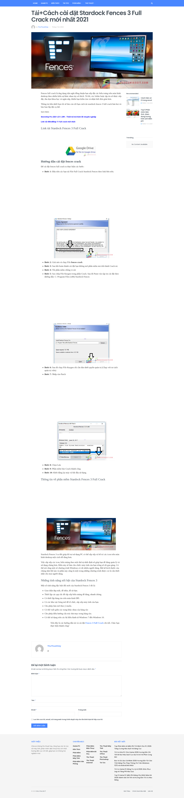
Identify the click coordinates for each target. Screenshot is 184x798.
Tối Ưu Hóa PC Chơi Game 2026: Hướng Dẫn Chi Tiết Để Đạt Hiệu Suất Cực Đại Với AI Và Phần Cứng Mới (133, 754)
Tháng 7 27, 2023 (147, 124)
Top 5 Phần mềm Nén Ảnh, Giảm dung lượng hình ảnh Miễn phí (146, 115)
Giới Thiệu (127, 791)
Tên (33, 700)
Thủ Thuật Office (103, 753)
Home (35, 3)
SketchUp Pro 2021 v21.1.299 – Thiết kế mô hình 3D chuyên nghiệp (68, 117)
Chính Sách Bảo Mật (139, 791)
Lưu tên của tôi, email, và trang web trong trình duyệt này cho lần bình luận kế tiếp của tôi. (68, 719)
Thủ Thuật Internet (90, 761)
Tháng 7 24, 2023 (58, 27)
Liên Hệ (150, 791)
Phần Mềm (76, 3)
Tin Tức (66, 3)
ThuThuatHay (43, 27)
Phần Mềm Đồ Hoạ (91, 753)
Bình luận (35, 674)
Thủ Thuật (89, 3)
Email (34, 710)
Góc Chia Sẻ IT (41, 791)
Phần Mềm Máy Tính (77, 757)
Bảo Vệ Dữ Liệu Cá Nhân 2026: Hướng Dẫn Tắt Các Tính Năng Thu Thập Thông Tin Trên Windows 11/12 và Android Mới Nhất (133, 763)
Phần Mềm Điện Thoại (90, 747)
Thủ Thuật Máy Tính (105, 747)
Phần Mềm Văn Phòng (78, 762)
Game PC (44, 3)
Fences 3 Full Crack (94, 623)
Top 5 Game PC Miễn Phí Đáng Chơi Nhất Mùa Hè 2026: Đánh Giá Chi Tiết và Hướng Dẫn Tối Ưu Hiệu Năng (133, 777)
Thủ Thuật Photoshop (104, 758)
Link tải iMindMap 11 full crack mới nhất (58, 122)
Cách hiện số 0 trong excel (146, 99)
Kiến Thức (55, 3)
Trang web (82, 710)
